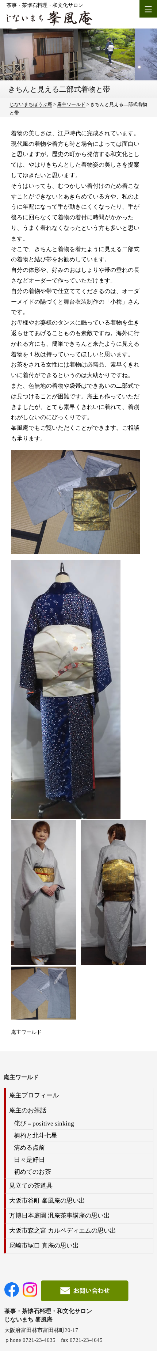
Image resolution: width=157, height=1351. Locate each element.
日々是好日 (29, 1159)
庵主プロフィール (34, 1095)
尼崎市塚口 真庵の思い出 (44, 1245)
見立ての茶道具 (31, 1185)
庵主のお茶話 (27, 1110)
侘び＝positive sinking (44, 1123)
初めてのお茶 (32, 1171)
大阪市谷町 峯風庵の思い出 (47, 1200)
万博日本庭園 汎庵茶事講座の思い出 (59, 1215)
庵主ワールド (26, 1032)
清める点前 (29, 1147)
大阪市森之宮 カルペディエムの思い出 (62, 1230)
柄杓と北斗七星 (35, 1135)
